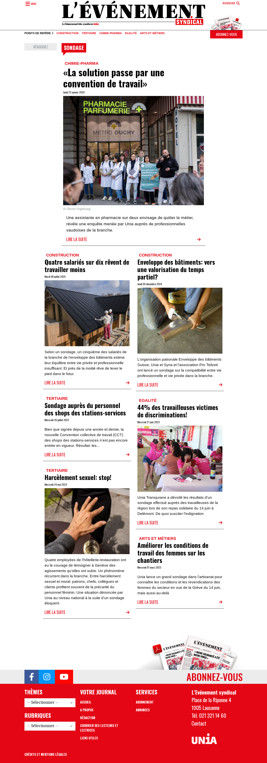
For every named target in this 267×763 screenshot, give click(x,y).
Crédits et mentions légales (45, 754)
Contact (199, 723)
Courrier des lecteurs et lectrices (99, 728)
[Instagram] (47, 677)
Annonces (143, 710)
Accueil (85, 702)
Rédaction (87, 717)
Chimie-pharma (110, 33)
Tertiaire (89, 33)
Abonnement (145, 702)
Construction (67, 33)
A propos (86, 710)
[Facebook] (31, 677)
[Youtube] (64, 677)
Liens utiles (89, 738)
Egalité (131, 33)
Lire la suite (76, 239)
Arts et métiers (152, 33)
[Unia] (204, 739)
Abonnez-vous (226, 34)
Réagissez (40, 46)
